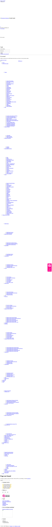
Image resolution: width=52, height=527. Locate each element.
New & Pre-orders (5, 63)
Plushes (7, 167)
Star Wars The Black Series (10, 116)
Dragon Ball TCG (7, 438)
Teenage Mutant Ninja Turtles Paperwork (13, 350)
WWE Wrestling (9, 106)
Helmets (7, 146)
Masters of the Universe (10, 95)
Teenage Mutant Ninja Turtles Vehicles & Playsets (14, 348)
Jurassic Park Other (9, 294)
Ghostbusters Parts (9, 266)
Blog (7, 467)
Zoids (5, 377)
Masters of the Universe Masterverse (12, 120)
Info (3, 443)
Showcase (4, 380)
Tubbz (7, 104)
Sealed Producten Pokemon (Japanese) (12, 402)
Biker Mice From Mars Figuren (11, 242)
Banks (7, 158)
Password (2, 50)
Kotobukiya (8, 191)
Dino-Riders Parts (9, 255)
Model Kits (8, 165)
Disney (7, 184)
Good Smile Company (10, 186)
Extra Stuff (6, 455)
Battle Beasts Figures (9, 232)
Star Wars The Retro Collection (11, 117)
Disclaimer (4, 502)
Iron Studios (8, 189)
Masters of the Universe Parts (11, 319)
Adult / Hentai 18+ (9, 137)
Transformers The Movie (10, 125)
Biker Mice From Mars (10, 81)
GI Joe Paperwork (9, 279)
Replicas (7, 147)
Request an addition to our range (7, 509)
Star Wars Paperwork (9, 335)
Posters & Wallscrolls (9, 168)
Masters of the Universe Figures (11, 317)
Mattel (7, 193)
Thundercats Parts (9, 362)
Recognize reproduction (10, 465)
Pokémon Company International (11, 200)
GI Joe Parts (8, 278)
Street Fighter (8, 100)
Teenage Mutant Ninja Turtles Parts (12, 349)
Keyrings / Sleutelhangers (10, 163)
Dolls (7, 162)
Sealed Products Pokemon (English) (12, 400)
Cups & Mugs (8, 161)
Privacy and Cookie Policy (6, 501)
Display (3, 381)
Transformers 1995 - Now (10, 376)
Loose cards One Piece (10, 414)
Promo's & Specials (7, 390)
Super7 (7, 206)
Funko (7, 85)
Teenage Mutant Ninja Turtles (11, 101)
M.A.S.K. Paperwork (9, 307)
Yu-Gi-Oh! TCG (9, 433)
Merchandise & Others (8, 148)
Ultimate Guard (8, 211)
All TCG (5, 441)
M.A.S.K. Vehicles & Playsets (11, 306)
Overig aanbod (8, 173)
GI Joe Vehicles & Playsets (10, 277)
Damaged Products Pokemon (11, 401)
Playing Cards (8, 166)
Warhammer (8, 105)
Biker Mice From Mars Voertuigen (12, 243)
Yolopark (7, 214)
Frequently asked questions (8, 452)
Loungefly (8, 192)
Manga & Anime (9, 93)
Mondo (7, 196)
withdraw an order (17, 526)
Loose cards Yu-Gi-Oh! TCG (11, 434)
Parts (5, 379)
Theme (5, 72)
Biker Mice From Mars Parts (11, 244)
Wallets (7, 171)
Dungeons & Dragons (10, 83)
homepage (28, 478)
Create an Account (3, 60)
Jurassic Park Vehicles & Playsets (11, 292)
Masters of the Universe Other (11, 321)
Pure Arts (7, 201)
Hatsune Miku (8, 88)
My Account (2, 28)
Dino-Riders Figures (9, 254)
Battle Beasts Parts (9, 233)
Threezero (8, 209)
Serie (5, 107)
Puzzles (7, 169)
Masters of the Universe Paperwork (12, 320)
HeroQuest (8, 89)
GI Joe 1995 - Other (9, 282)
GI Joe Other (8, 281)
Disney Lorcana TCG (7, 415)
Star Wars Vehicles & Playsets (11, 333)
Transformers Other (9, 375)
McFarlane (8, 194)
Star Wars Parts (8, 334)
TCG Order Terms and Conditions (9, 470)
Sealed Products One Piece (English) (12, 412)
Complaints (4, 503)
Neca (7, 197)
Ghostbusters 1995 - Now (10, 267)
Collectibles (8, 135)
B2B (3, 473)
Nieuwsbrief (6, 472)
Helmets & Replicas (7, 138)
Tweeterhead (8, 210)
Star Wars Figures (9, 332)
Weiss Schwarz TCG (7, 436)
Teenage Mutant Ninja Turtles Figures (12, 347)
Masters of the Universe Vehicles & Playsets (13, 318)
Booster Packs (6, 440)
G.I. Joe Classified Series (10, 122)
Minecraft (8, 96)
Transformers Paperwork (10, 374)
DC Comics (8, 82)
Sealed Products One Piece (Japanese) (12, 413)
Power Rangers (8, 99)
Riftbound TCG (7, 437)
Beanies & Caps (9, 159)
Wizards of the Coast (9, 213)
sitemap (11, 526)
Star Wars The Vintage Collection (11, 115)
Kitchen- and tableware (10, 164)
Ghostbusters (8, 87)
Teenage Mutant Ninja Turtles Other (12, 351)
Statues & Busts (7, 126)
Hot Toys (7, 188)
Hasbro (7, 187)
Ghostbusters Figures (9, 264)
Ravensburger (8, 203)
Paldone (7, 199)
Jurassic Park (8, 91)
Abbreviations (8, 464)
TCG (3, 382)
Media (7, 468)
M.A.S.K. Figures (9, 305)
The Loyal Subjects (9, 208)
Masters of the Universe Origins (11, 119)
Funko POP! (8, 121)
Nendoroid (8, 98)
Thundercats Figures (9, 360)
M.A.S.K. (8, 92)
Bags (7, 157)
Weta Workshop (9, 212)
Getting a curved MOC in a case (11, 466)
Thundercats (8, 102)
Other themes (6, 378)
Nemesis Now (8, 198)
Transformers (8, 103)
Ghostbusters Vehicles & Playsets (11, 265)
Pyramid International (9, 202)
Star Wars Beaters (9, 336)
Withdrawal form (5, 504)
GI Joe (7, 86)
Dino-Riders (6, 245)
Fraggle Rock (8, 84)
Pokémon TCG (6, 391)
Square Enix (8, 205)
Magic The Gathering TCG (8, 435)
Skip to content (2, 0)
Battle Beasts (6, 223)
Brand (5, 174)
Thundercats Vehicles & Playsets (11, 361)
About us (5, 469)
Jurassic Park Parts (9, 293)
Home (3, 62)
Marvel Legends (9, 118)
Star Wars (6, 323)
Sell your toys (6, 471)
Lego (5, 295)
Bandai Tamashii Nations (10, 183)
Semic (7, 204)
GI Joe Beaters (8, 280)
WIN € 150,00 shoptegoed (8, 453)
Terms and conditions (5, 500)
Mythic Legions (9, 97)
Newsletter (4, 505)
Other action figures (9, 172)
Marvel (7, 94)
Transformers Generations (10, 124)
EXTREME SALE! (5, 442)
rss (13, 526)
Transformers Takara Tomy (10, 123)
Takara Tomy (8, 207)
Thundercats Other (9, 363)
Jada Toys (8, 190)
